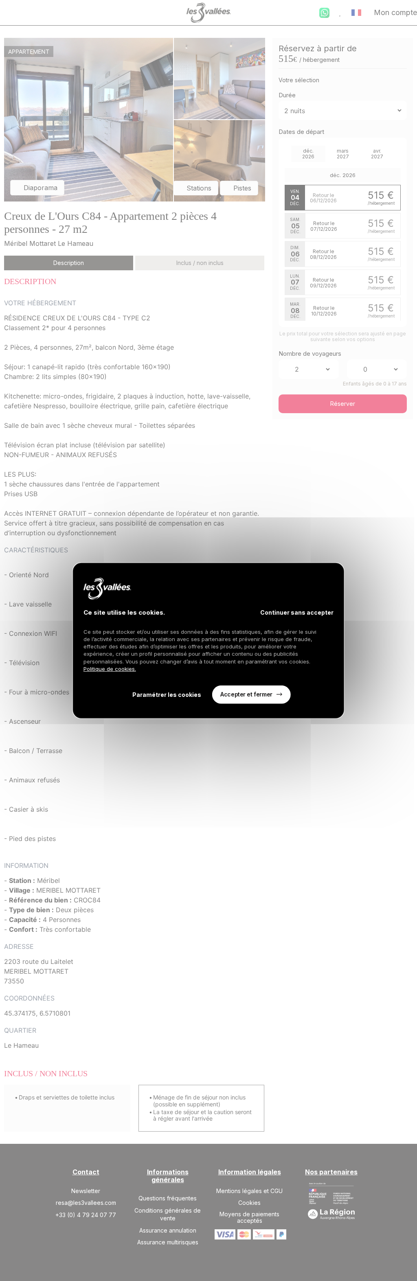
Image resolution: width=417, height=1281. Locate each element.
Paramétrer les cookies (166, 694)
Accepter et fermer (246, 694)
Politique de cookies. (109, 669)
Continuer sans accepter (297, 612)
